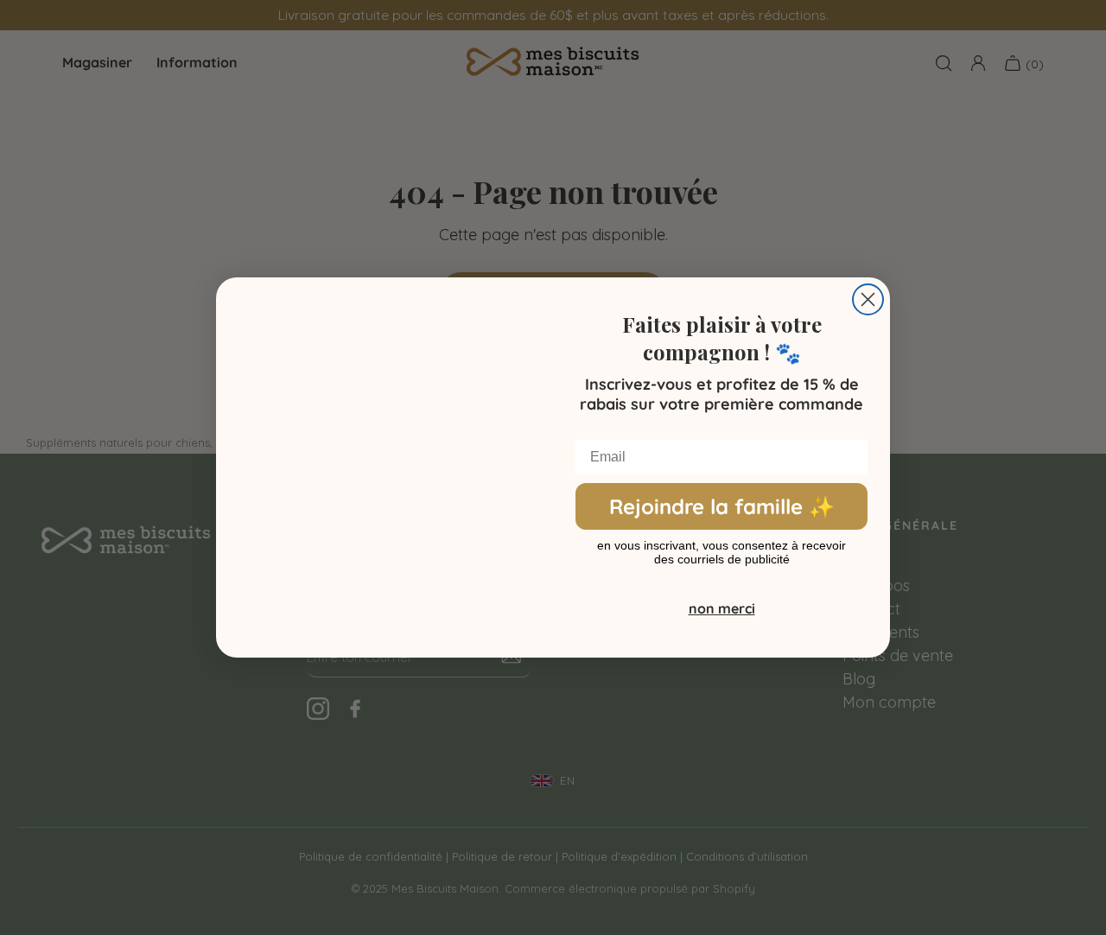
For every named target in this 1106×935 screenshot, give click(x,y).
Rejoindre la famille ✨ (722, 506)
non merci (722, 608)
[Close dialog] (868, 299)
